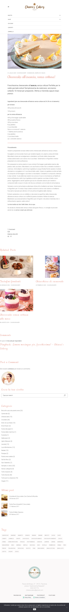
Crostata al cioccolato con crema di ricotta (23, 496)
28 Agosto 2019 (4, 322)
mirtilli (25, 545)
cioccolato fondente (50, 538)
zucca (17, 551)
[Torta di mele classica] (4, 513)
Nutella (44, 545)
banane (40, 535)
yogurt (11, 551)
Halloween (4, 438)
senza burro (41, 548)
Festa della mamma (7, 432)
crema (4, 541)
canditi (4, 538)
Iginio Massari (5, 441)
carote (18, 538)
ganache (39, 541)
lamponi (46, 541)
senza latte (60, 548)
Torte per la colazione (8, 478)
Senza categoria (6, 469)
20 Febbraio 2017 (14, 514)
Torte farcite (5, 475)
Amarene (13, 535)
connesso (11, 369)
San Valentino (5, 462)
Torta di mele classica (16, 512)
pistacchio (21, 548)
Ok (34, 609)
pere (64, 545)
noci (38, 545)
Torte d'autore (5, 472)
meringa (18, 545)
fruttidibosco (31, 541)
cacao (53, 535)
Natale (3, 450)
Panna (59, 545)
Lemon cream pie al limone (23, 210)
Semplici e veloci (40, 73)
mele (12, 545)
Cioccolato (26, 538)
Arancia (10, 234)
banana (34, 535)
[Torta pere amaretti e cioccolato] (4, 505)
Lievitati (3, 444)
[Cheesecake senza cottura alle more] (16, 300)
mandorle (60, 541)
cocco (60, 538)
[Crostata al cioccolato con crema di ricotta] (4, 497)
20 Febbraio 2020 (41, 285)
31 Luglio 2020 (12, 73)
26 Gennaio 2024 (5, 285)
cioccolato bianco (36, 538)
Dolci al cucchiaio (6, 423)
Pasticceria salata (7, 456)
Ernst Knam (5, 426)
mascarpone (5, 545)
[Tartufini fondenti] (16, 267)
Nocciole (32, 545)
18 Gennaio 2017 (14, 498)
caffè (59, 535)
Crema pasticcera (13, 541)
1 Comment (11, 229)
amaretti (20, 535)
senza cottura (51, 548)
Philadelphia (11, 548)
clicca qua (32, 204)
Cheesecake (30, 73)
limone (53, 541)
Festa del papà (6, 429)
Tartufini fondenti (10, 281)
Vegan (3, 481)
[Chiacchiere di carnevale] (52, 267)
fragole (22, 541)
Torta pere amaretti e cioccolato (19, 504)
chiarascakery (21, 73)
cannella (11, 538)
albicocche (5, 535)
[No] (67, 607)
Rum (34, 548)
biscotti (15, 234)
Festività (4, 435)
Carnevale (4, 413)
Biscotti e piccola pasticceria (10, 410)
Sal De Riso (5, 459)
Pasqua (3, 453)
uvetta (4, 551)
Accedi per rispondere (15, 341)
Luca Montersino (6, 447)
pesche (4, 548)
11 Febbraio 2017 (14, 506)
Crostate (4, 420)
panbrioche (52, 545)
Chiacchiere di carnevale (50, 281)
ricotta (28, 548)
